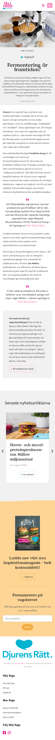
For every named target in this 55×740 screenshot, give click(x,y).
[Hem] (7, 5)
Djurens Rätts (20, 663)
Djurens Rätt (8, 717)
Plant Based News (35, 225)
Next (52, 451)
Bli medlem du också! (23, 368)
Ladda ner (28, 577)
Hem (22, 51)
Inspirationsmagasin (12, 712)
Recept (6, 688)
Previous (3, 451)
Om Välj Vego (9, 683)
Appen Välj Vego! (10, 708)
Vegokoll (30, 51)
